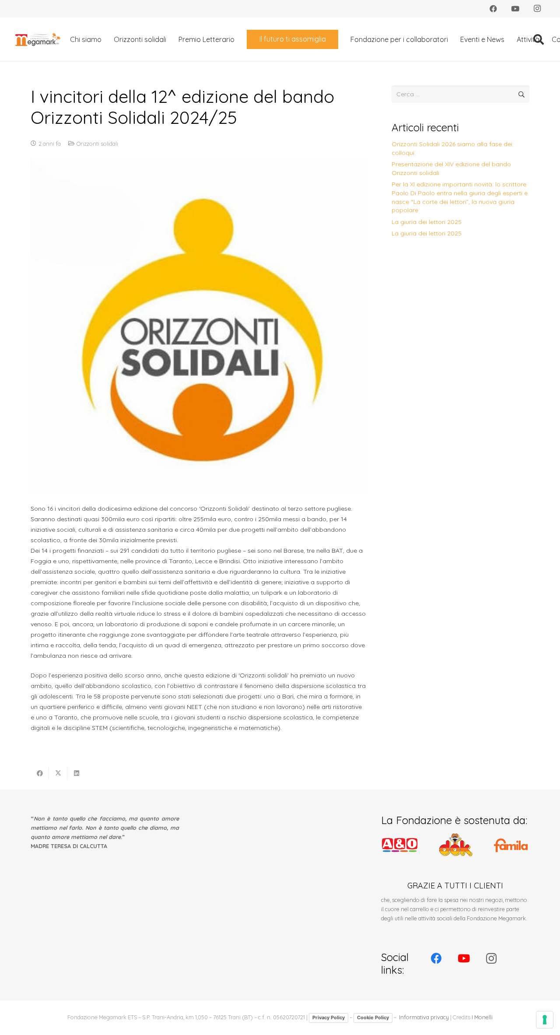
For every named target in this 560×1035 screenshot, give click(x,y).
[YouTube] (515, 8)
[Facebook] (493, 8)
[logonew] (37, 39)
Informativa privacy (424, 1017)
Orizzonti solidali (97, 143)
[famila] (510, 844)
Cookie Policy (373, 1017)
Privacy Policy (328, 1017)
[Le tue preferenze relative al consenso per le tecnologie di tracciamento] (544, 1019)
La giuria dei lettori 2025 (427, 222)
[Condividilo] (40, 773)
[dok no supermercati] (455, 844)
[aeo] (399, 844)
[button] (241, 39)
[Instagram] (537, 8)
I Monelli (482, 1017)
